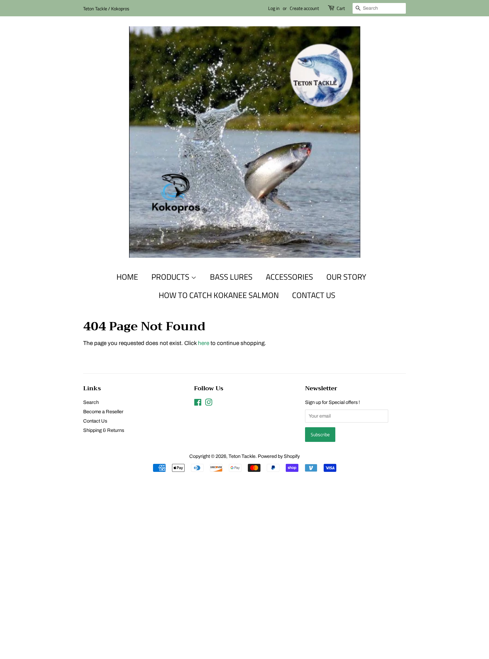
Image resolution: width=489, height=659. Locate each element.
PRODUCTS (171, 277)
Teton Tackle (242, 456)
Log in (274, 8)
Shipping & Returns (103, 430)
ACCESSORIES (289, 277)
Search (91, 402)
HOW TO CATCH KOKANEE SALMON (219, 295)
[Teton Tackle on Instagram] (208, 403)
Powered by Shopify (279, 456)
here (203, 343)
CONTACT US (313, 295)
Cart (341, 8)
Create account (304, 8)
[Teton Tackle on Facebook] (198, 403)
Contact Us (95, 421)
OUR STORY (346, 277)
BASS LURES (231, 277)
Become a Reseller (103, 411)
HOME (127, 277)
